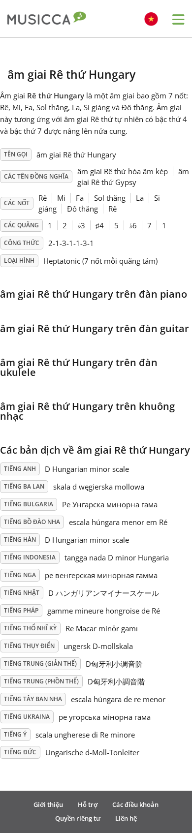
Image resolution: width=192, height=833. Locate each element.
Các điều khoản (135, 804)
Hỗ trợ (87, 804)
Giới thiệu (48, 804)
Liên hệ (126, 818)
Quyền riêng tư (77, 818)
